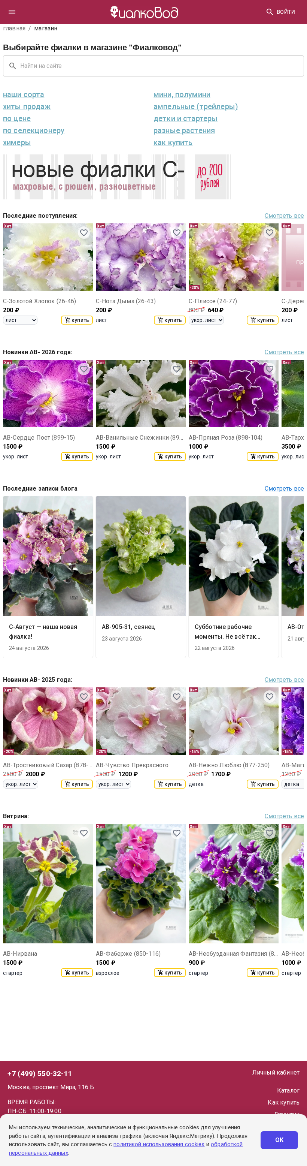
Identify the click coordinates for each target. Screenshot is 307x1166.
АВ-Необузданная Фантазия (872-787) (234, 953)
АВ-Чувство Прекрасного (132, 765)
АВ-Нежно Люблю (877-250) (229, 765)
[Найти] (269, 11)
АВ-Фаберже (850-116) (128, 953)
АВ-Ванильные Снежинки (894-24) (141, 437)
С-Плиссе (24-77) (213, 301)
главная (14, 28)
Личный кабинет (276, 1072)
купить (80, 320)
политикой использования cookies (158, 1144)
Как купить (284, 1102)
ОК (279, 1140)
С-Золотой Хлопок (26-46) (39, 301)
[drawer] (11, 11)
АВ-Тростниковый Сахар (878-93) (48, 765)
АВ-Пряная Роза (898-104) (226, 437)
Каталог (288, 1090)
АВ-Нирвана (20, 953)
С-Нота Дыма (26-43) (126, 301)
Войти (286, 12)
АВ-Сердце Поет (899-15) (39, 437)
